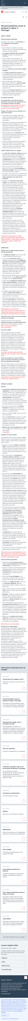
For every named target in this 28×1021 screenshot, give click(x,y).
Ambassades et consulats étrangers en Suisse (13, 105)
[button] (25, 977)
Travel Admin (4, 45)
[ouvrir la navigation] (26, 12)
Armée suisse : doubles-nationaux (10, 378)
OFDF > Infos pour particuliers (9, 325)
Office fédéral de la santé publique (10, 624)
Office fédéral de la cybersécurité (9, 309)
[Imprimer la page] (23, 16)
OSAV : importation (6, 327)
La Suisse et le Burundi (9, 12)
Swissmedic (4, 242)
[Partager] (26, 16)
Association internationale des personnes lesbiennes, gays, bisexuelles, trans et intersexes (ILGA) (13, 353)
